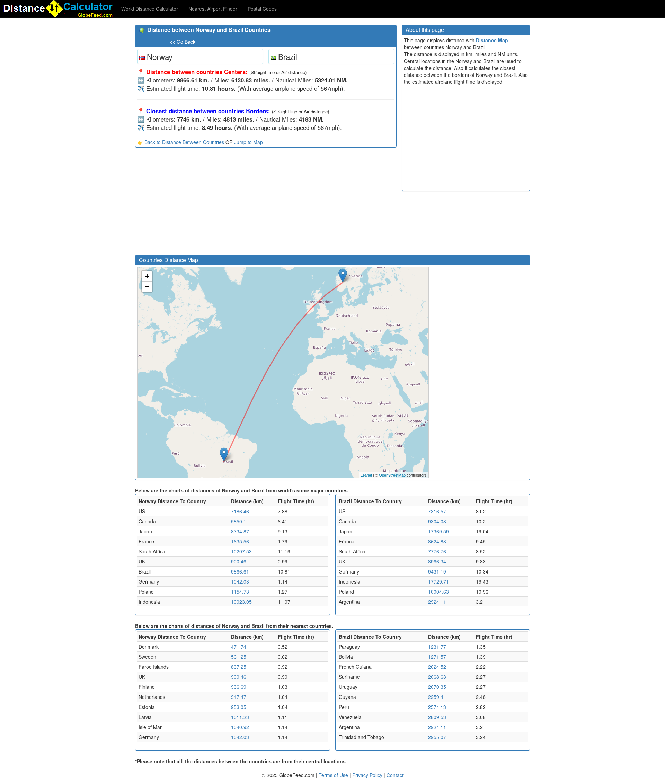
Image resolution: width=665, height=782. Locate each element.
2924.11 (437, 601)
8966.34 (437, 561)
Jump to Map (248, 142)
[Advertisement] (266, 202)
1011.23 (240, 716)
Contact (395, 775)
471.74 (238, 646)
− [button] (147, 286)
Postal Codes (262, 8)
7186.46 (240, 511)
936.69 (238, 686)
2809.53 (437, 716)
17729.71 (438, 581)
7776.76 (437, 551)
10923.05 (241, 601)
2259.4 (435, 696)
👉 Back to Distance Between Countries (180, 142)
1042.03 (240, 581)
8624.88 (437, 541)
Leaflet (366, 475)
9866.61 (240, 571)
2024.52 (437, 666)
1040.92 (240, 726)
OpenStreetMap (392, 475)
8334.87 (240, 531)
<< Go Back (182, 41)
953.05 (238, 706)
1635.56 (240, 541)
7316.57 (437, 511)
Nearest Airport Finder (212, 8)
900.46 (238, 561)
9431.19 (437, 571)
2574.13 (437, 706)
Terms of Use (334, 775)
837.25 (238, 666)
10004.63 (438, 591)
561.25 (238, 656)
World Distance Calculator (149, 8)
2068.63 (437, 676)
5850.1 (238, 521)
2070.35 (437, 686)
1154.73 (240, 591)
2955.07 (437, 737)
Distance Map (492, 40)
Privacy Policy (368, 775)
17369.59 (438, 531)
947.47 (238, 696)
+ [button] (147, 276)
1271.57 (437, 656)
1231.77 (437, 646)
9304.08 (437, 521)
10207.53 (241, 551)
